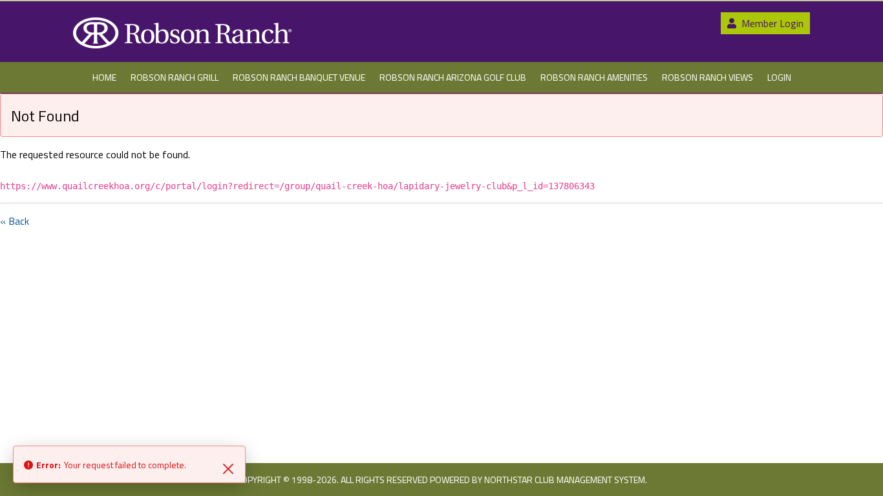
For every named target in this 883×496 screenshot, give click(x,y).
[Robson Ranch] (182, 32)
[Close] (228, 467)
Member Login (771, 23)
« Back (14, 221)
